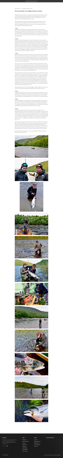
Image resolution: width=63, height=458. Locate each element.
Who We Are (24, 439)
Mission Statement (25, 441)
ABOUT (59, 3)
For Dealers (36, 446)
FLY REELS (32, 3)
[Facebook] (2, 446)
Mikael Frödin (24, 444)
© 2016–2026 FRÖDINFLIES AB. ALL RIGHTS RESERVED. (52, 455)
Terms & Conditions (37, 444)
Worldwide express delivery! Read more (32, 1)
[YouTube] (7, 446)
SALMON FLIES (43, 3)
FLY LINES (37, 3)
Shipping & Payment (37, 441)
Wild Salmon (24, 446)
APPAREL (54, 3)
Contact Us (36, 439)
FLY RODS (27, 3)
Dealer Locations (25, 451)
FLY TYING (49, 3)
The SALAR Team (25, 449)
